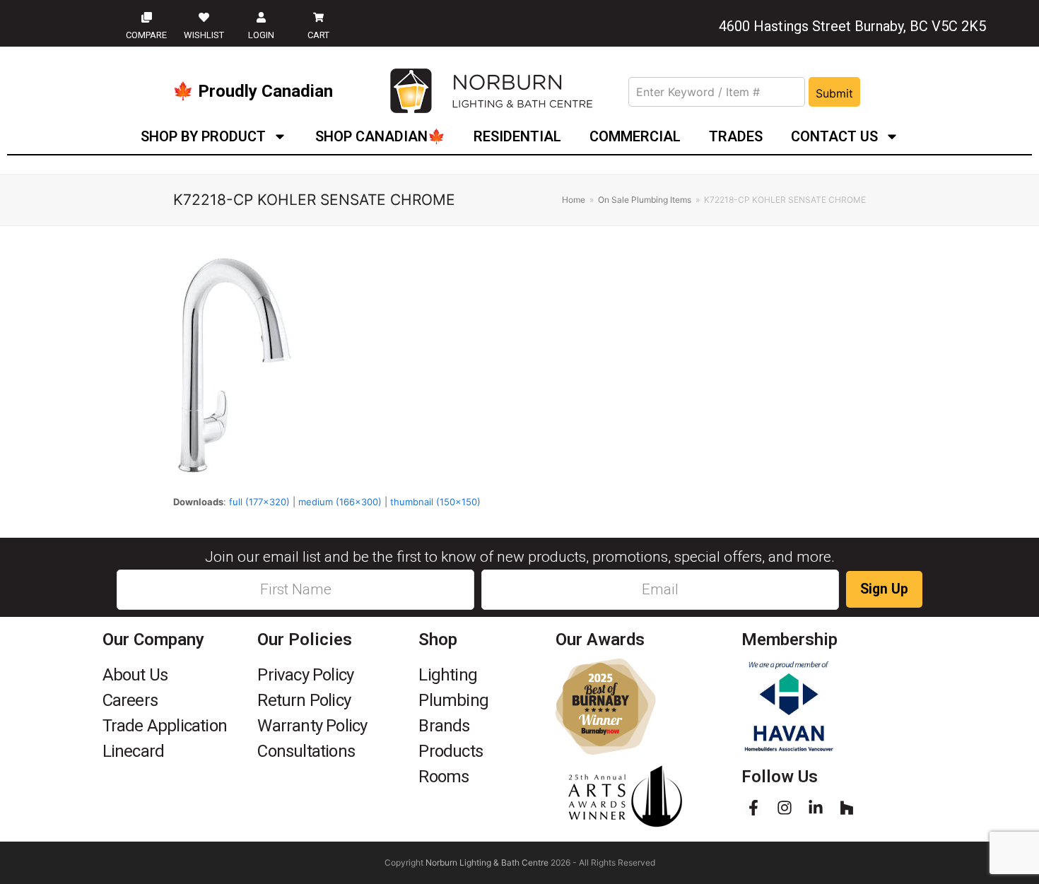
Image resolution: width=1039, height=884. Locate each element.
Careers (130, 700)
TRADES (736, 136)
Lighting (447, 675)
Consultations (306, 751)
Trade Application (164, 726)
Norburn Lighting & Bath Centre (486, 862)
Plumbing (453, 700)
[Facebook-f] (753, 807)
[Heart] (203, 17)
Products (450, 751)
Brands (443, 726)
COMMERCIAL (635, 136)
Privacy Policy (305, 675)
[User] (261, 17)
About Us (135, 675)
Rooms (443, 776)
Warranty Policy (312, 726)
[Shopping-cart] (318, 17)
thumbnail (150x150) (435, 501)
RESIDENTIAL (517, 136)
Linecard (133, 751)
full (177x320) (259, 501)
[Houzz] (847, 807)
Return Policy (304, 700)
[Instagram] (784, 807)
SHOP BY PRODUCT (203, 136)
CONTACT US (834, 136)
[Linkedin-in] (815, 807)
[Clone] (146, 17)
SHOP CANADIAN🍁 (380, 136)
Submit (834, 93)
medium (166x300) (340, 501)
